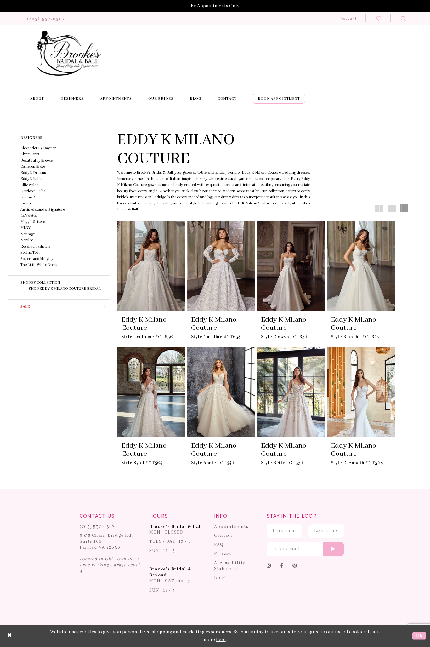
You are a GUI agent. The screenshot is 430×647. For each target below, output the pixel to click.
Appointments (231, 527)
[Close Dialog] (9, 636)
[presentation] (151, 266)
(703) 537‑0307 (97, 527)
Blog (219, 578)
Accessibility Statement (229, 566)
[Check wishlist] (379, 18)
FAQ (219, 544)
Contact (223, 535)
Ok (419, 636)
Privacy (223, 554)
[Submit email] (333, 549)
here (221, 640)
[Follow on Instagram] (269, 566)
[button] (59, 138)
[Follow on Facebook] (281, 566)
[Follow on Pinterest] (294, 566)
